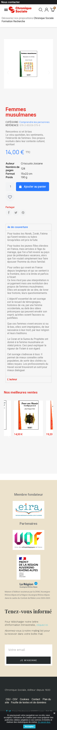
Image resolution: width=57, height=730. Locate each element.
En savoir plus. (44, 722)
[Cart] (52, 10)
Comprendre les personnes (34, 122)
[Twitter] (16, 212)
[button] (8, 72)
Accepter (29, 726)
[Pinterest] (23, 212)
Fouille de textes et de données (28, 702)
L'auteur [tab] (12, 379)
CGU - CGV (11, 699)
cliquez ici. (42, 624)
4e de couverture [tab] (17, 227)
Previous (8, 436)
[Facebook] (9, 212)
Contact (36, 699)
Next (48, 436)
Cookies (24, 699)
